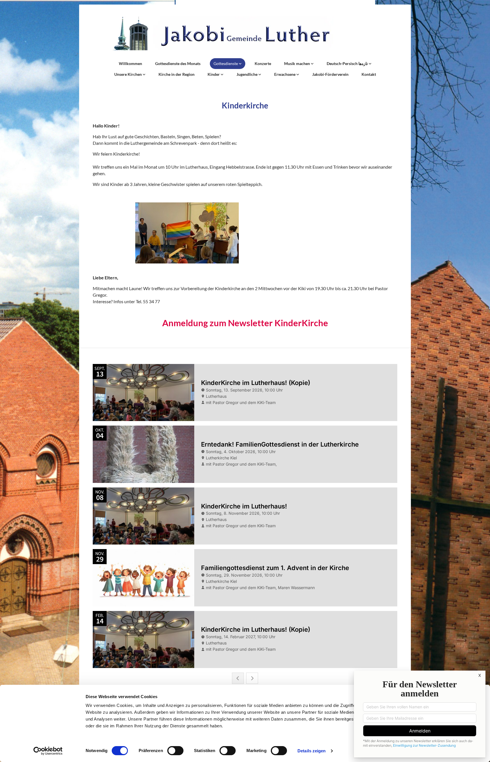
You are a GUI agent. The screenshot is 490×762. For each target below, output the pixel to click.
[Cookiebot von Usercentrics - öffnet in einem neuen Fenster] (48, 751)
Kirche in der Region (177, 74)
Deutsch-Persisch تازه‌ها (348, 63)
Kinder (214, 74)
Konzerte (263, 63)
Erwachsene (285, 74)
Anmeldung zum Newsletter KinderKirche (245, 322)
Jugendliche (247, 74)
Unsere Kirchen (128, 74)
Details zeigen (311, 750)
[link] (227, 63)
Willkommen (130, 63)
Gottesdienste (226, 63)
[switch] (175, 750)
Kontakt (369, 74)
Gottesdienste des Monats (177, 63)
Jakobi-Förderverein (330, 74)
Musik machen (297, 63)
